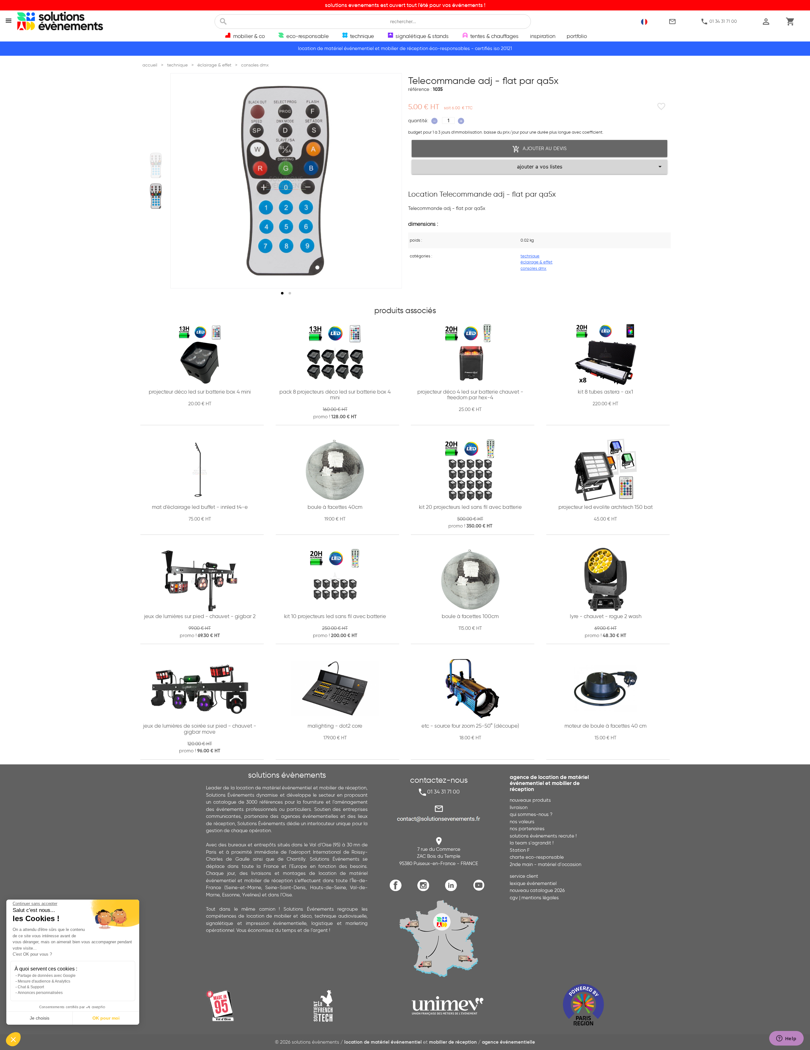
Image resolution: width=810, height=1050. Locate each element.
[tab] (282, 293)
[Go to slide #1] (156, 165)
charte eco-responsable (537, 857)
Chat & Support (31, 987)
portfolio (577, 36)
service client (524, 876)
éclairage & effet (536, 261)
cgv (514, 898)
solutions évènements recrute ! (543, 836)
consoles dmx (533, 268)
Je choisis (39, 1018)
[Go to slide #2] (156, 196)
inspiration (542, 36)
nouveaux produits (530, 800)
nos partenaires (527, 829)
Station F (520, 850)
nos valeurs (522, 822)
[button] (13, 1039)
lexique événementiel (533, 883)
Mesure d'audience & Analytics (44, 981)
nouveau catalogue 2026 (537, 890)
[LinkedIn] (452, 890)
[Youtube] (480, 890)
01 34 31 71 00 (719, 21)
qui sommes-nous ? (531, 814)
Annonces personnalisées (40, 992)
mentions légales (540, 898)
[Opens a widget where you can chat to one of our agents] (786, 1039)
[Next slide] (391, 180)
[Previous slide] (181, 180)
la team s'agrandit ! (531, 843)
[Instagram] (424, 890)
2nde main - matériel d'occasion (545, 864)
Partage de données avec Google (47, 975)
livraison (518, 807)
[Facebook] (397, 890)
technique (529, 255)
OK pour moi (106, 1018)
